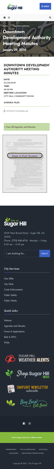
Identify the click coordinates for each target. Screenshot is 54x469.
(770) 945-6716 (20, 240)
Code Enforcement (13, 289)
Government (11, 449)
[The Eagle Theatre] (27, 403)
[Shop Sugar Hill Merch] (27, 374)
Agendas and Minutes (14, 326)
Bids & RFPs (10, 337)
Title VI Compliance (27, 449)
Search (44, 253)
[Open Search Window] (50, 17)
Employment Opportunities (33, 453)
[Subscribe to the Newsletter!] (27, 389)
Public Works (10, 300)
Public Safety (10, 295)
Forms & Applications (14, 331)
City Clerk (8, 284)
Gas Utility (9, 278)
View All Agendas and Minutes (21, 127)
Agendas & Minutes (21, 26)
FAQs (7, 342)
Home (5, 26)
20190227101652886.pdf (17, 111)
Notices (8, 320)
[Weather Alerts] (27, 359)
